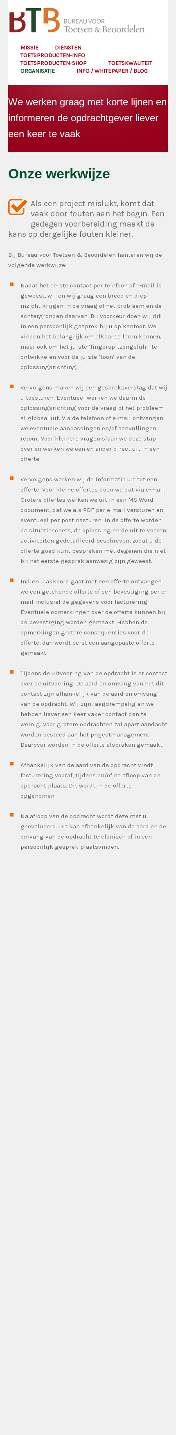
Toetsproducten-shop (54, 63)
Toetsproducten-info (53, 55)
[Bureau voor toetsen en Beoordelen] (78, 22)
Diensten (69, 47)
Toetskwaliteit (130, 63)
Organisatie (38, 70)
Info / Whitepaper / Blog (112, 70)
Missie (29, 47)
